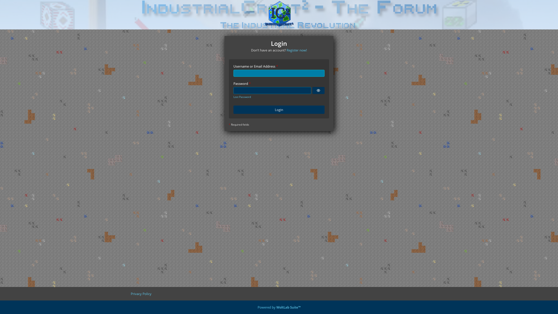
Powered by (279, 307)
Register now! (297, 50)
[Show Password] (318, 90)
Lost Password (242, 97)
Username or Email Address (254, 66)
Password (240, 83)
